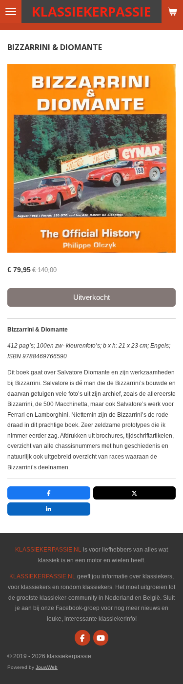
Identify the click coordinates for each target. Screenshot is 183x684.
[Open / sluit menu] (10, 11)
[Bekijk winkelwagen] (172, 11)
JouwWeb (47, 667)
